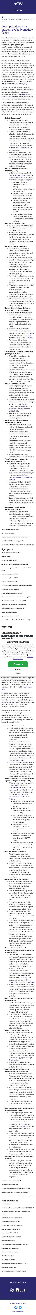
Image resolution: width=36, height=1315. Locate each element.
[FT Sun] (18, 1290)
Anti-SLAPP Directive (18, 785)
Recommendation (15, 788)
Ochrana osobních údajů (18, 1303)
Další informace (18, 659)
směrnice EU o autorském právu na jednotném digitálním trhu (20, 408)
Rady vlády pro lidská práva (22, 180)
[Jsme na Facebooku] (15, 1307)
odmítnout (30, 657)
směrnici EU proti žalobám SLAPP (20, 175)
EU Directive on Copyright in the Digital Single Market (21, 1057)
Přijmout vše (18, 664)
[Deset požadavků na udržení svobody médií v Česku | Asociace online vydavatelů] (18, 4)
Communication (24, 1126)
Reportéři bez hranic (16, 84)
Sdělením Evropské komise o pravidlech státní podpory (21, 477)
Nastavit (18, 673)
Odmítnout (18, 669)
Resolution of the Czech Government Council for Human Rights (20, 796)
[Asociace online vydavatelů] (2, 17)
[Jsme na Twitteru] (20, 1307)
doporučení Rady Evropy (17, 177)
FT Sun (21, 1312)
